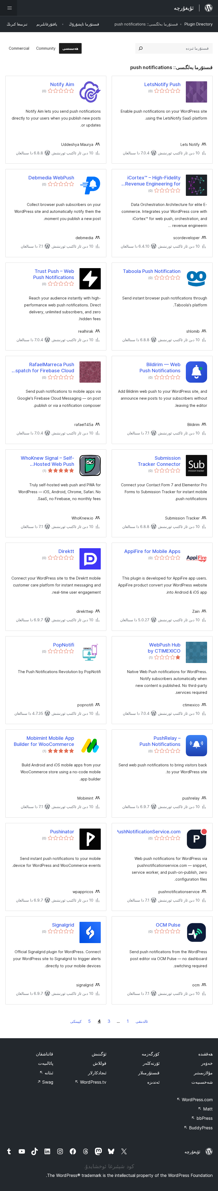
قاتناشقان (44, 1054)
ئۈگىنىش (99, 1054)
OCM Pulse (168, 925)
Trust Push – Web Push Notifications (53, 274)
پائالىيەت (45, 1063)
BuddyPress (198, 1127)
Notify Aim (62, 84)
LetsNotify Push (162, 84)
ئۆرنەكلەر (151, 1063)
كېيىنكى (76, 1021)
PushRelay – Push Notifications (160, 741)
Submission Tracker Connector (159, 461)
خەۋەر (207, 1063)
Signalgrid (63, 925)
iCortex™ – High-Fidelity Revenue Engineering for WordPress (153, 181)
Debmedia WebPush (51, 177)
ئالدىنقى (142, 1021)
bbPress (202, 1118)
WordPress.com (195, 1099)
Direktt (66, 551)
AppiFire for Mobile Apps (152, 551)
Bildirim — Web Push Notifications (160, 367)
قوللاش (99, 1063)
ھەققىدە (205, 1054)
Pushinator (62, 831)
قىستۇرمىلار (149, 1072)
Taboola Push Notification (152, 271)
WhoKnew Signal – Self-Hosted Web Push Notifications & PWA (47, 461)
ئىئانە (46, 1072)
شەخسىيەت (202, 1082)
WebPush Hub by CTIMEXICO (164, 648)
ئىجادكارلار (97, 1072)
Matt (205, 1109)
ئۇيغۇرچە (192, 1151)
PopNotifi (63, 645)
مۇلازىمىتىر (203, 1072)
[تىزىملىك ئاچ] (8, 8)
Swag (45, 1082)
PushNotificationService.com (149, 831)
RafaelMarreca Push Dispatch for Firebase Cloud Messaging (42, 368)
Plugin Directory (199, 24)
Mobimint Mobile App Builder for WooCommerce (44, 741)
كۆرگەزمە (151, 1054)
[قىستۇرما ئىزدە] (140, 48)
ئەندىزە (153, 1082)
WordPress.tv (90, 1082)
